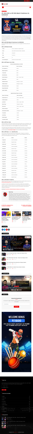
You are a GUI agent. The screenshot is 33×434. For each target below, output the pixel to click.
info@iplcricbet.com (5, 387)
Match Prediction (4, 11)
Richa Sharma (25, 221)
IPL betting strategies (12, 129)
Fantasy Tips (4, 246)
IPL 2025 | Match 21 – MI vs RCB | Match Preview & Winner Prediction (16, 218)
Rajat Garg (3, 16)
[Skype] (28, 0)
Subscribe (16, 306)
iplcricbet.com (16, 432)
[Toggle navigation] (3, 7)
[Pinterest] (5, 390)
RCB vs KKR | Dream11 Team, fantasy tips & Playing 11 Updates (16, 262)
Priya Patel (4, 221)
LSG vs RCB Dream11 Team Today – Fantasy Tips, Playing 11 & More (13, 248)
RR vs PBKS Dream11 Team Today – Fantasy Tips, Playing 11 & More (17, 257)
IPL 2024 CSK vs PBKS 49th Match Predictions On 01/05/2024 (15, 189)
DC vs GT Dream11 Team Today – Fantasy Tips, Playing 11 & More (17, 253)
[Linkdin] (27, 0)
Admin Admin (14, 220)
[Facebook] (24, 0)
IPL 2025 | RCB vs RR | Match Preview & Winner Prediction (16, 287)
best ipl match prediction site (6, 182)
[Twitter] (26, 0)
